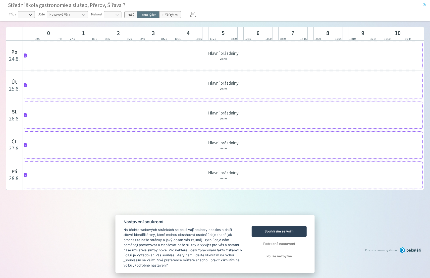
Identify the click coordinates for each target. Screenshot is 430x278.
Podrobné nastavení (279, 244)
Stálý (131, 15)
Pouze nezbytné (279, 256)
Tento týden (148, 15)
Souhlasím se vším (279, 231)
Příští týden (170, 15)
